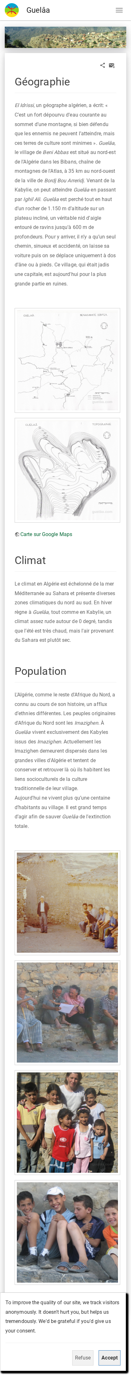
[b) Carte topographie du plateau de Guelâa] (67, 470)
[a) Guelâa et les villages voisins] (67, 360)
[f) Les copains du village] (67, 1232)
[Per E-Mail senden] (112, 65)
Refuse (83, 1358)
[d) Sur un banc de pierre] (67, 1013)
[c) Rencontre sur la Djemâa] (67, 903)
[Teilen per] (103, 65)
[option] (65, 37)
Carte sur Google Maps (46, 534)
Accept (109, 1358)
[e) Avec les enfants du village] (67, 1122)
